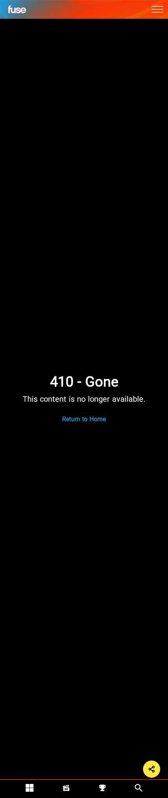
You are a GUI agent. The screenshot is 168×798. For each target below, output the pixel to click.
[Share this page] (151, 769)
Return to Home (84, 419)
